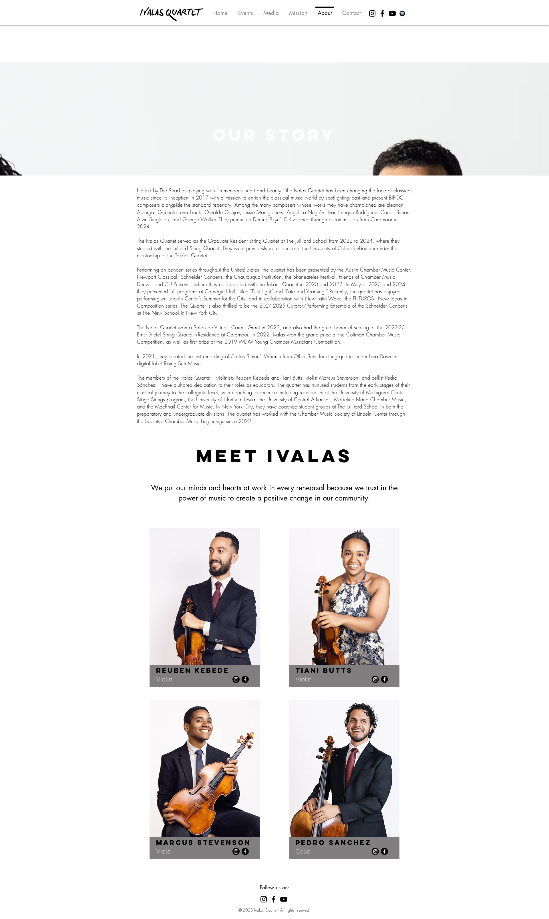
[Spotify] (402, 13)
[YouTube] (392, 13)
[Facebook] (382, 13)
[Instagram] (372, 13)
